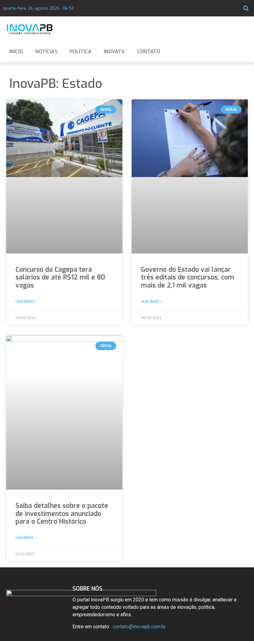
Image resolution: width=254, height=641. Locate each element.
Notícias (46, 51)
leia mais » (25, 301)
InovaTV (114, 51)
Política (80, 51)
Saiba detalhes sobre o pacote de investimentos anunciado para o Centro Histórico (61, 513)
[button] (246, 8)
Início (16, 51)
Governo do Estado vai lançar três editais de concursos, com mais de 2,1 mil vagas (187, 277)
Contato (148, 51)
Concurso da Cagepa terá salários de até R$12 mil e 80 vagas (60, 277)
